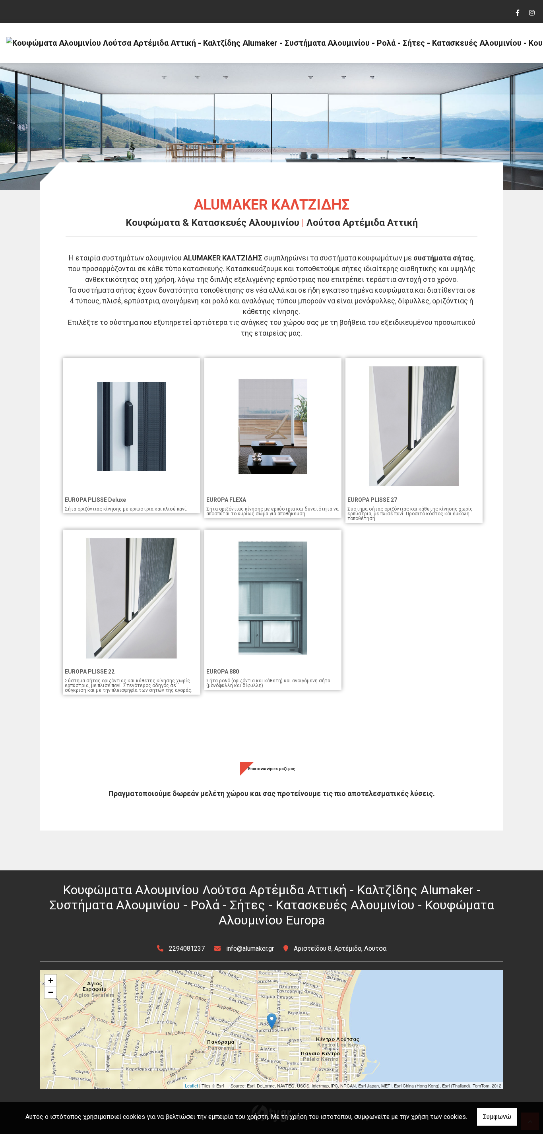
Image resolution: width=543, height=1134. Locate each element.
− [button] (50, 992)
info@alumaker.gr (250, 948)
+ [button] (50, 980)
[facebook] (517, 12)
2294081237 (187, 948)
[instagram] (531, 12)
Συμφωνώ (497, 1116)
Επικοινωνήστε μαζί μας (271, 769)
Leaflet (191, 1085)
